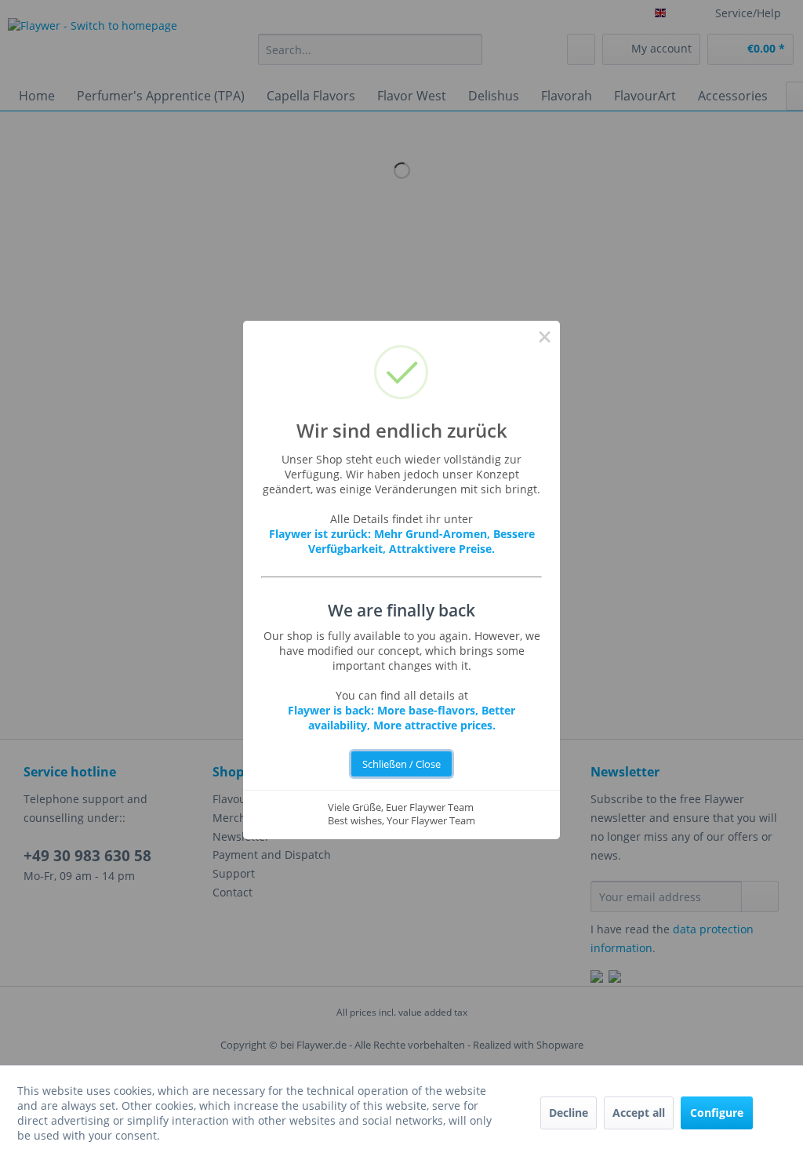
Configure (716, 1112)
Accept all (638, 1112)
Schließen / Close (401, 764)
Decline (568, 1112)
